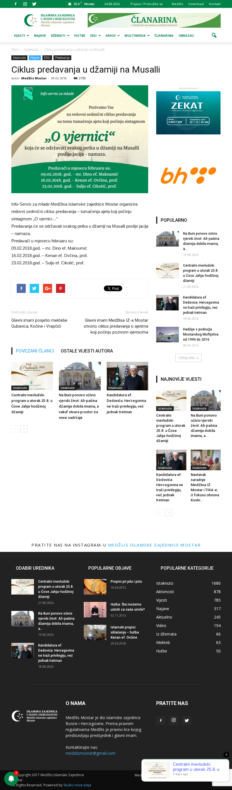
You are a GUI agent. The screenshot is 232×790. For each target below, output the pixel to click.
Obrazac (186, 35)
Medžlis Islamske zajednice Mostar (154, 545)
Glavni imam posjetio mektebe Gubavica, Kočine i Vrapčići (39, 323)
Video (161, 625)
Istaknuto (19, 58)
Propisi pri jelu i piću (126, 582)
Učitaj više (187, 357)
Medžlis (177, 4)
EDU (47, 58)
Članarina (163, 35)
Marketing (182, 775)
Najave (40, 35)
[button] (214, 35)
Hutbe (79, 35)
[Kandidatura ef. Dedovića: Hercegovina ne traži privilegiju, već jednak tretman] (127, 376)
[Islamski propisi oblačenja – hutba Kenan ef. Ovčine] (95, 632)
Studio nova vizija (77, 785)
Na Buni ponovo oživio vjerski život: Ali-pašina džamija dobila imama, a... (204, 425)
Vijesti (19, 35)
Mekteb (163, 642)
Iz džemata (166, 634)
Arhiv (111, 35)
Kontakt (215, 4)
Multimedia (135, 35)
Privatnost (160, 775)
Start (15, 49)
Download (196, 4)
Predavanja (62, 58)
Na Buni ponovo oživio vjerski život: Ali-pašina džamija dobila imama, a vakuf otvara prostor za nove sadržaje (79, 406)
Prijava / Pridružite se (146, 4)
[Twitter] (34, 4)
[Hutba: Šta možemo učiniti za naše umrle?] (95, 609)
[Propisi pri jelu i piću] (95, 587)
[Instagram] (25, 4)
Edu (93, 35)
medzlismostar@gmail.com (90, 753)
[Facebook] (15, 4)
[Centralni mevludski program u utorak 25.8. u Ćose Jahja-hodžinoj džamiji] (32, 376)
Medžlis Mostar (34, 78)
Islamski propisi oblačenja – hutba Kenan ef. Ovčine (125, 632)
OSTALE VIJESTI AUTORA (87, 351)
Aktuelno (164, 617)
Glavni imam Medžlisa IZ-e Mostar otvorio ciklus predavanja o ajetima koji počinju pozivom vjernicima (116, 326)
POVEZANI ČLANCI (35, 351)
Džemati (58, 35)
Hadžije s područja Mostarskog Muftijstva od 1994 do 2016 (200, 334)
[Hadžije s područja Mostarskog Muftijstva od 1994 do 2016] (167, 334)
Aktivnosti (165, 591)
